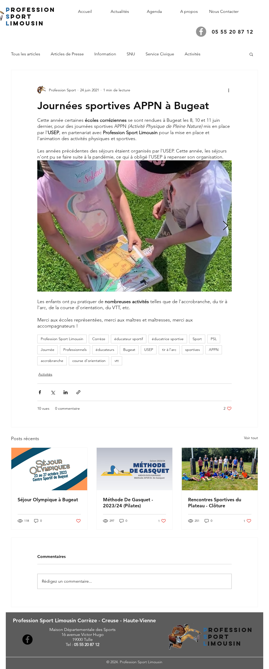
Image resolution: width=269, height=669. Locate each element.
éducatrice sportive (168, 338)
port (21, 16)
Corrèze (98, 338)
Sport (197, 338)
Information (105, 53)
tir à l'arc (169, 349)
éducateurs (105, 349)
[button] (189, 11)
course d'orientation (89, 360)
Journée (47, 349)
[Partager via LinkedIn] (65, 392)
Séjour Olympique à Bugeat (48, 500)
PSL (214, 338)
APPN (214, 349)
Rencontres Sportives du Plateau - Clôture (214, 503)
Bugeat (129, 349)
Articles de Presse (67, 53)
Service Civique (160, 53)
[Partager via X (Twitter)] (52, 392)
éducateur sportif (128, 338)
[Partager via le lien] (78, 392)
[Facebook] (201, 32)
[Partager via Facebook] (39, 392)
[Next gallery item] (226, 226)
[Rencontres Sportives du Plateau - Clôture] (220, 469)
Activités (192, 53)
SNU (131, 53)
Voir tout (251, 437)
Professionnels (75, 349)
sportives (192, 349)
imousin (28, 23)
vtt (117, 360)
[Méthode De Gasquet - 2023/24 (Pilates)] (135, 469)
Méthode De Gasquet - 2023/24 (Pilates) (128, 503)
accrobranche (52, 360)
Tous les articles (25, 53)
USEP (148, 349)
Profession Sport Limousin (62, 338)
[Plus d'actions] (228, 90)
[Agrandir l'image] (134, 226)
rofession (33, 9)
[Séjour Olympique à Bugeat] (49, 469)
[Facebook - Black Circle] (27, 639)
